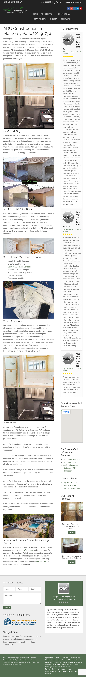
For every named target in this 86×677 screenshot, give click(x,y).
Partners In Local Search (27, 660)
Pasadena (56, 667)
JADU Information (70, 465)
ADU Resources (69, 462)
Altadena (57, 657)
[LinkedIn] (77, 8)
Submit (7, 607)
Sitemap (48, 673)
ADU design (28, 550)
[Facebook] (68, 8)
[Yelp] (81, 8)
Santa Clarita (62, 671)
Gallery (53, 19)
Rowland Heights (50, 671)
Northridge (48, 667)
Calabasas (65, 657)
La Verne (48, 664)
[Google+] (71, 8)
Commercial (64, 14)
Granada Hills (49, 662)
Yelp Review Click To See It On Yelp (72, 53)
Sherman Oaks (72, 671)
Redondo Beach (65, 669)
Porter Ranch (65, 667)
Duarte (58, 660)
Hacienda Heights (61, 662)
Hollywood (71, 662)
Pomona (64, 485)
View (71, 532)
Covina (53, 660)
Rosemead (72, 485)
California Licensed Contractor (20, 266)
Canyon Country (75, 657)
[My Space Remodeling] (15, 10)
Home (35, 14)
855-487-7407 (41, 561)
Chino (47, 660)
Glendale (71, 660)
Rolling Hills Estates (69, 482)
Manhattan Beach (67, 664)
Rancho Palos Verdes (52, 669)
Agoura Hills (49, 657)
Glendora (78, 660)
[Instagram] (74, 8)
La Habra (79, 662)
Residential (46, 14)
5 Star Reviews (39, 19)
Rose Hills (75, 488)
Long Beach (56, 664)
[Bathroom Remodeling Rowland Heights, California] (72, 511)
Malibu (77, 664)
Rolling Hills (65, 488)
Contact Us (66, 19)
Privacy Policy (34, 662)
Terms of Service (11, 664)
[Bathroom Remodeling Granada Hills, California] (72, 545)
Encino (64, 660)
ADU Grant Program (71, 459)
